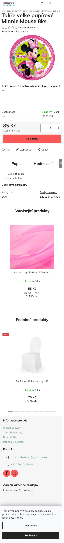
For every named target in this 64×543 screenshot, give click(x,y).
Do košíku (32, 138)
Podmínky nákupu (13, 441)
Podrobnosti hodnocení (15, 31)
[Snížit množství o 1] (43, 128)
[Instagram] (14, 473)
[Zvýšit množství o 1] (58, 128)
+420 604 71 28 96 (22, 464)
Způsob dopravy (12, 432)
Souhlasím (31, 535)
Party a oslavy (48, 192)
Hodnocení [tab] (43, 163)
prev (3, 241)
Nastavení (31, 525)
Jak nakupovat (11, 427)
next (60, 241)
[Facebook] (6, 473)
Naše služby (10, 437)
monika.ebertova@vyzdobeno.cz (30, 457)
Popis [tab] (16, 163)
